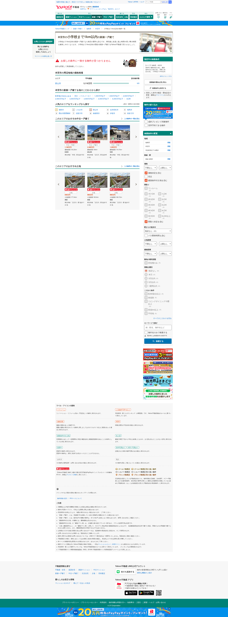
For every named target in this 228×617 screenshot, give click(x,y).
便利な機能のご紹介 (144, 572)
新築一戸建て (97, 17)
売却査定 (133, 17)
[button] (58, 128)
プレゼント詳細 (71, 474)
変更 (169, 142)
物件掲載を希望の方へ (117, 602)
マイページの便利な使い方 (43, 56)
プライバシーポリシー (70, 602)
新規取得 (96, 6)
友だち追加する (127, 571)
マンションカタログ (62, 583)
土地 (126, 17)
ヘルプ (142, 2)
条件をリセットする (166, 76)
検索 (170, 2)
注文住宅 (119, 17)
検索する (160, 341)
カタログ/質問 (145, 17)
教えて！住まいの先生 (82, 583)
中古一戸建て (109, 17)
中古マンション (84, 17)
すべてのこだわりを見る (162, 318)
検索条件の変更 (151, 133)
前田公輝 (165, 2)
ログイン (83, 9)
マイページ (160, 95)
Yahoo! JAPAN (133, 2)
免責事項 (130, 602)
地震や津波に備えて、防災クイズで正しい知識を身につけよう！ (78, 2)
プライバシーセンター (89, 602)
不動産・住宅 (60, 569)
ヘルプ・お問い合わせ (157, 602)
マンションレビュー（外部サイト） (109, 544)
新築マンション (71, 17)
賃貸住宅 (59, 17)
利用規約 (103, 602)
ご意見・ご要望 (141, 602)
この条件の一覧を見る (132, 118)
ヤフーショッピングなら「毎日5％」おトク (105, 9)
